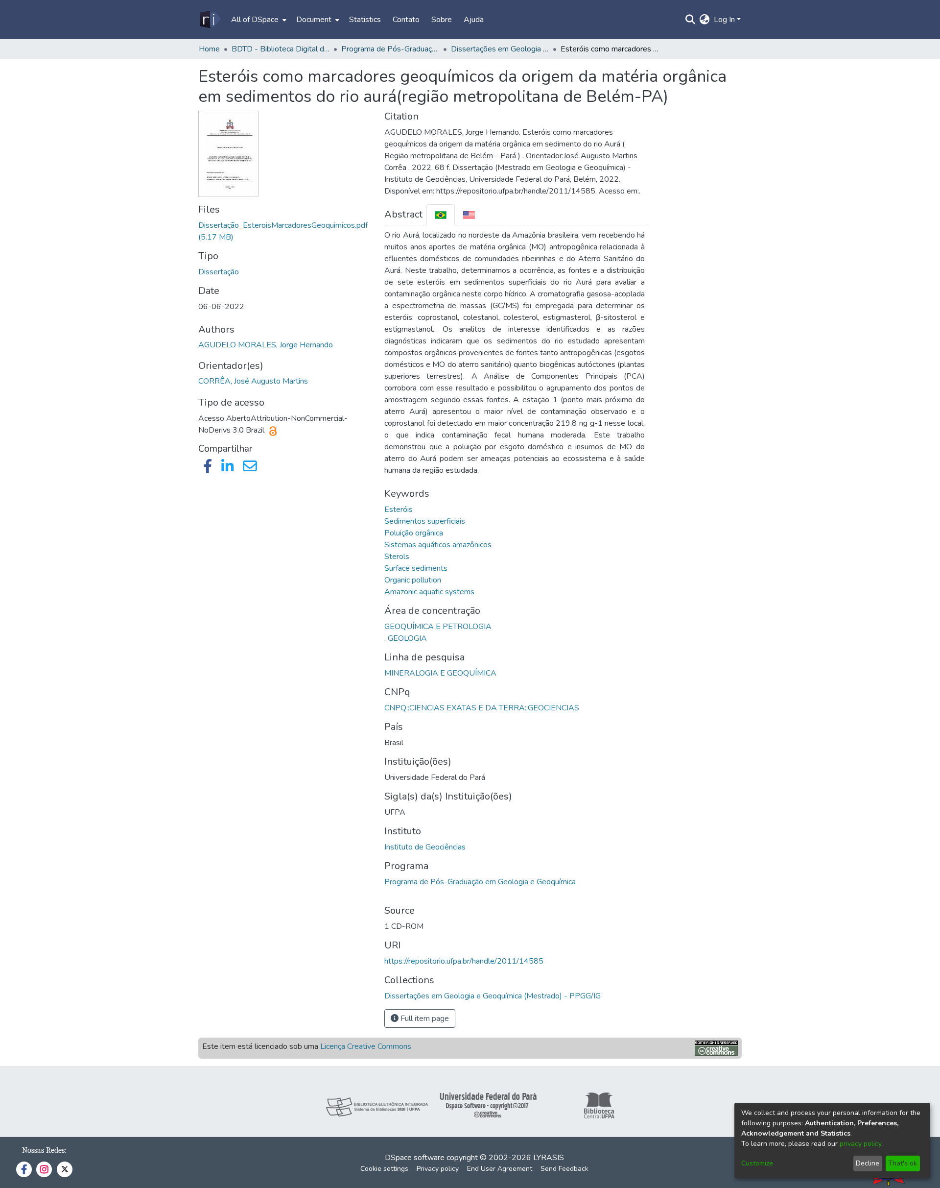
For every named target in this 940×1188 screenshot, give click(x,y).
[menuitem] (257, 19)
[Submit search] (690, 19)
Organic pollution (412, 580)
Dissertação (218, 272)
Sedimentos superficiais (424, 521)
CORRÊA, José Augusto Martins (253, 381)
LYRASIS (548, 1157)
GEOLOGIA (407, 638)
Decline (867, 1163)
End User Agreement (499, 1168)
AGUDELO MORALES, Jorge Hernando (265, 344)
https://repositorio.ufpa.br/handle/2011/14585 (463, 961)
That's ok (902, 1163)
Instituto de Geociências (425, 847)
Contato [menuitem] (406, 19)
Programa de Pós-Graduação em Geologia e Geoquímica (480, 881)
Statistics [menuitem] (365, 19)
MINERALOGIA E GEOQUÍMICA (440, 673)
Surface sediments (415, 568)
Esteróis (398, 509)
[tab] (440, 214)
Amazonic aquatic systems (429, 591)
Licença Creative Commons (365, 1046)
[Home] (209, 19)
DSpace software (415, 1157)
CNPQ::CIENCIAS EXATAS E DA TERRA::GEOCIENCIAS (481, 708)
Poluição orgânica (413, 533)
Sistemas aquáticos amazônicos (438, 544)
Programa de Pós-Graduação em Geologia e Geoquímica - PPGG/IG (390, 49)
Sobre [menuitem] (441, 19)
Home (209, 49)
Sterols (396, 556)
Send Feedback (564, 1168)
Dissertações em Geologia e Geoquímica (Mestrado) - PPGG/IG (500, 49)
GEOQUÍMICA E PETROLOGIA (438, 626)
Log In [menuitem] (724, 19)
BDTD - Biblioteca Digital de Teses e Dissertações (280, 49)
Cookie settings (384, 1168)
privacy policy (860, 1143)
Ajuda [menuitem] (474, 19)
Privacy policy (438, 1168)
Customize (757, 1163)
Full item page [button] (424, 1018)
